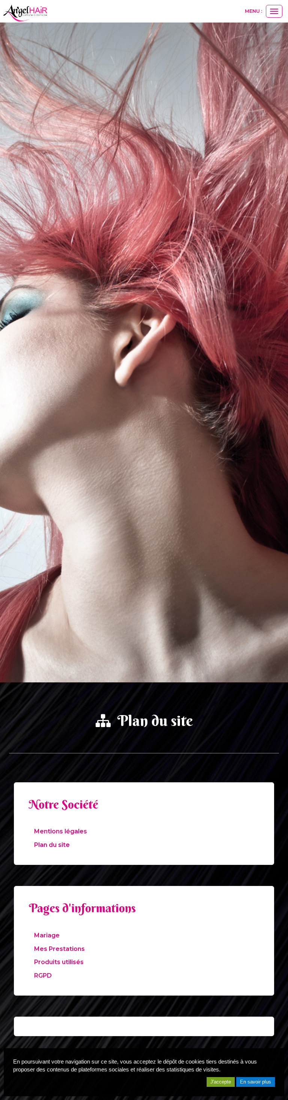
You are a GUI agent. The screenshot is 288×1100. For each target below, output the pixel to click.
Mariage (47, 935)
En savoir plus (255, 1082)
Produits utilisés (59, 962)
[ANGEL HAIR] (24, 12)
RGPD (43, 975)
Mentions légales (60, 831)
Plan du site (52, 844)
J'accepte (220, 1082)
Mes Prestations (59, 948)
